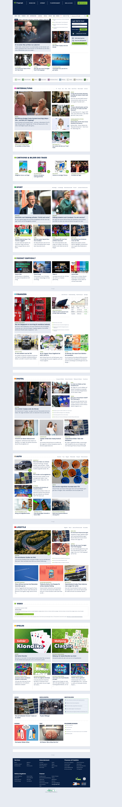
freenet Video (29, 776)
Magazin (67, 456)
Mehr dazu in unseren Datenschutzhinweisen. (75, 616)
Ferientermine (17, 765)
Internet (42, 3)
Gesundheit (85, 527)
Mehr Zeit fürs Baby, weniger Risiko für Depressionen (74, 705)
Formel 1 (75, 187)
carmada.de (29, 781)
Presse (53, 777)
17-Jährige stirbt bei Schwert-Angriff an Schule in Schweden (61, 28)
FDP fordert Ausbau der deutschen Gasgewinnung (61, 324)
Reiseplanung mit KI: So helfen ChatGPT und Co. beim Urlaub (63, 410)
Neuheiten (59, 456)
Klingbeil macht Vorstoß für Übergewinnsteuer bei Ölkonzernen (61, 327)
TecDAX (73, 313)
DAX (72, 309)
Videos (53, 764)
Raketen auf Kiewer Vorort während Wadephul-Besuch (61, 25)
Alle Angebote (83, 3)
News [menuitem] (16, 15)
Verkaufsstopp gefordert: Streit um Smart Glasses (61, 414)
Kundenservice (42, 776)
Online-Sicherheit (80, 762)
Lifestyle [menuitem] (40, 15)
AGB (40, 786)
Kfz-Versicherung (68, 769)
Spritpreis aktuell (18, 764)
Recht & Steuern (79, 294)
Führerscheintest (84, 456)
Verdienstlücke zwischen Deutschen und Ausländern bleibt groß (61, 330)
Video (66, 88)
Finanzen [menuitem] (23, 15)
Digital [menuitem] (45, 15)
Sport (19, 187)
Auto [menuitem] (28, 15)
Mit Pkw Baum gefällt (69, 733)
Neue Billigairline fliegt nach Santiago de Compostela (61, 562)
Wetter (28, 764)
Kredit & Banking (72, 294)
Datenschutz (42, 781)
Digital (20, 378)
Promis (59, 88)
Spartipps (86, 294)
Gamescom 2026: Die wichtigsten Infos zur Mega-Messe (62, 412)
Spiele (53, 762)
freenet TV (16, 777)
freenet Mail (67, 765)
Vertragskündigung (56, 782)
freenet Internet (17, 779)
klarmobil (29, 779)
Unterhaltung (24, 88)
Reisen (70, 527)
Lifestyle (21, 527)
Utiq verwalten (42, 784)
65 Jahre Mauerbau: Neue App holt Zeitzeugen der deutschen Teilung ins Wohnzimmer (66, 416)
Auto (19, 456)
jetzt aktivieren (20, 614)
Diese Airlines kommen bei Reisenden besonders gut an (62, 558)
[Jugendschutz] (51, 790)
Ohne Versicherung (69, 727)
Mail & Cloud (69, 3)
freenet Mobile (30, 777)
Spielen (20, 625)
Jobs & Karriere (65, 294)
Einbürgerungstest (43, 764)
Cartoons (86, 88)
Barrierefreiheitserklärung (45, 777)
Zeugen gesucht (68, 729)
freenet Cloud (67, 764)
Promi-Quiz (41, 767)
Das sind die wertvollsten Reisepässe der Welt (60, 560)
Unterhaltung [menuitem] (33, 15)
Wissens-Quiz (54, 765)
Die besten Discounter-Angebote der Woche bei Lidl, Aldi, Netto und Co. (77, 711)
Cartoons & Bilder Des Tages (31, 157)
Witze (69, 88)
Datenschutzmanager (44, 782)
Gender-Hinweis (55, 776)
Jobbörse (28, 762)
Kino (63, 88)
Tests (63, 456)
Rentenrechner (80, 767)
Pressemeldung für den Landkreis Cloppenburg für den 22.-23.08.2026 (76, 731)
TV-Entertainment (55, 3)
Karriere (53, 781)
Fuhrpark (78, 456)
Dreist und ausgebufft (69, 725)
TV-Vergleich (79, 769)
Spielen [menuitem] (50, 15)
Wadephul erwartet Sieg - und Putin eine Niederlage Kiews (61, 20)
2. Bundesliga (60, 187)
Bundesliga (54, 187)
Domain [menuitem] (57, 15)
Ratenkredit (79, 764)
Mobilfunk (32, 3)
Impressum (41, 779)
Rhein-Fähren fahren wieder (58, 322)
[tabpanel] (32, 34)
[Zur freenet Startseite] (18, 3)
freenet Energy (17, 781)
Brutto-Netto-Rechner (81, 765)
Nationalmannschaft (68, 187)
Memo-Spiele (80, 88)
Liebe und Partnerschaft (77, 527)
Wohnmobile (72, 456)
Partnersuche (29, 765)
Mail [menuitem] (54, 15)
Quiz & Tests (74, 88)
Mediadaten (54, 779)
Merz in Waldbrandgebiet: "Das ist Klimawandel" (61, 22)
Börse (15, 762)
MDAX (72, 311)
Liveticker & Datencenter (83, 187)
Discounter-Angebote (68, 762)
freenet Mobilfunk (18, 776)
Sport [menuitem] (19, 15)
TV (56, 88)
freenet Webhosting (68, 767)
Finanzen (21, 294)
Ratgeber (66, 527)
